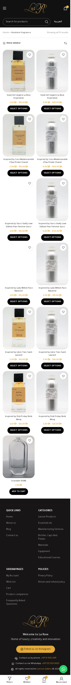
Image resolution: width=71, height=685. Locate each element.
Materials (43, 545)
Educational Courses (49, 558)
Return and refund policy (51, 582)
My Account (12, 576)
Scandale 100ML (18, 481)
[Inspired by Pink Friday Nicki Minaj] (19, 392)
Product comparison (17, 594)
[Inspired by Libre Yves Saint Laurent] (19, 328)
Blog (8, 529)
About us (11, 523)
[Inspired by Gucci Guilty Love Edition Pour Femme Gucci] (19, 199)
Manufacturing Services (51, 529)
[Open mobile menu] (4, 8)
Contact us (12, 535)
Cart (8, 588)
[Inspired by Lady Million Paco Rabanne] (19, 264)
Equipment (44, 551)
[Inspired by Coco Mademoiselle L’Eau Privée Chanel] (19, 135)
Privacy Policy (45, 576)
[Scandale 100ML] (19, 456)
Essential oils (45, 523)
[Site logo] (35, 8)
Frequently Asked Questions (15, 602)
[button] (18, 491)
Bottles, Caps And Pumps (47, 537)
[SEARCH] (46, 22)
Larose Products (47, 517)
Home (6, 33)
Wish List (11, 582)
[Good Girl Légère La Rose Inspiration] (19, 71)
